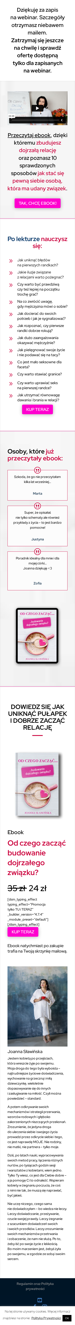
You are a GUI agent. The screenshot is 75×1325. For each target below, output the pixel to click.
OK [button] (67, 1318)
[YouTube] (40, 1300)
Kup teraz (37, 409)
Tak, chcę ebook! (37, 203)
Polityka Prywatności (46, 1318)
